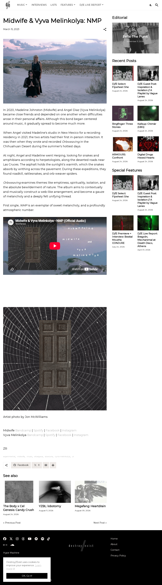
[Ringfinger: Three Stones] (123, 113)
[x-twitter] (11, 538)
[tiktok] (48, 538)
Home (114, 538)
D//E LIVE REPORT (90, 4)
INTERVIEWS (39, 4)
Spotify (38, 430)
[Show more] (53, 465)
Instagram (69, 430)
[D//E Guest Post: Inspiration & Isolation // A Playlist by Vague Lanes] (148, 73)
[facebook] (4, 538)
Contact (115, 549)
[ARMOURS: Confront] (123, 143)
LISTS (53, 4)
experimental (9, 456)
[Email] (46, 465)
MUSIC (21, 4)
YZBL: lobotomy (50, 506)
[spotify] (42, 538)
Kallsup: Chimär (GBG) (146, 125)
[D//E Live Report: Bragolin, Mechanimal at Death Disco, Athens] (148, 222)
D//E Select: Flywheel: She (120, 85)
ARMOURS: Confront (119, 156)
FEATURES (67, 4)
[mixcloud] (5, 545)
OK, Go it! (27, 575)
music (29, 456)
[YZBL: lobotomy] (55, 492)
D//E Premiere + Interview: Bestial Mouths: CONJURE (122, 238)
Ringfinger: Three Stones (122, 125)
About (114, 544)
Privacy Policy (118, 555)
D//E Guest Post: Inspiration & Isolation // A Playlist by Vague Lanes (147, 90)
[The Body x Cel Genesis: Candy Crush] (19, 492)
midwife (21, 456)
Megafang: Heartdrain (90, 506)
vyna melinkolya (62, 456)
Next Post (99, 522)
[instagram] (17, 538)
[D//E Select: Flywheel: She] (123, 73)
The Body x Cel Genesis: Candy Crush (18, 508)
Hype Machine (11, 552)
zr (73, 456)
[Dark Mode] (150, 5)
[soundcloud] (12, 545)
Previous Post (13, 522)
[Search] (156, 5)
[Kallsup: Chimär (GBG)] (148, 113)
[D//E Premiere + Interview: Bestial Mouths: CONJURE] (123, 222)
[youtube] (29, 538)
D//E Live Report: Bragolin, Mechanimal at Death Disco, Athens (147, 240)
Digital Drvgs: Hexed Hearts (145, 156)
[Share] (105, 29)
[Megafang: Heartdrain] (91, 492)
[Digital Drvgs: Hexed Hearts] (148, 143)
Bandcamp (23, 430)
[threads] (23, 538)
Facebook (53, 430)
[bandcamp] (36, 538)
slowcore (49, 456)
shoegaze (38, 456)
